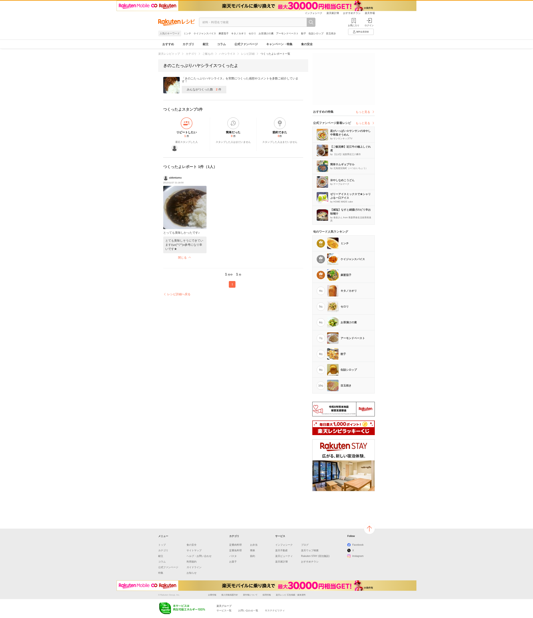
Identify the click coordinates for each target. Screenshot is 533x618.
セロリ (252, 33)
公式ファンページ (246, 44)
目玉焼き (331, 33)
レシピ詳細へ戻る (179, 294)
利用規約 (192, 561)
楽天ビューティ (284, 556)
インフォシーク (313, 13)
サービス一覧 (224, 610)
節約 (252, 556)
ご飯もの (207, 53)
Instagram (358, 556)
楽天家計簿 (332, 13)
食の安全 (307, 44)
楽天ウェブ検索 (310, 550)
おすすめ (168, 44)
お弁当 (254, 544)
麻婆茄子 (224, 33)
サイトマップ (194, 550)
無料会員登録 (362, 32)
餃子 (303, 33)
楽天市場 (370, 13)
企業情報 (212, 595)
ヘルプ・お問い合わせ (199, 556)
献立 (206, 44)
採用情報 (267, 595)
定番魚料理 (235, 550)
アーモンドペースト (287, 33)
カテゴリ (188, 44)
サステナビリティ (275, 610)
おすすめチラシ (352, 13)
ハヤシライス (227, 53)
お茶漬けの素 (266, 33)
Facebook (358, 544)
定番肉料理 (235, 544)
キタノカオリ (238, 33)
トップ (162, 544)
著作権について (250, 595)
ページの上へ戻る (369, 528)
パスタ (233, 556)
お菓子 (233, 561)
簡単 (252, 550)
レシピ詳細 (248, 53)
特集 (160, 572)
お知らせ (192, 572)
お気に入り (353, 25)
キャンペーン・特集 (279, 44)
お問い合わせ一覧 (248, 610)
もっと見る (363, 111)
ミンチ (187, 33)
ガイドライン (194, 567)
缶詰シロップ (316, 33)
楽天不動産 (281, 550)
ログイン (369, 25)
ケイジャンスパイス (205, 33)
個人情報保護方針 (229, 595)
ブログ (305, 544)
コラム (221, 44)
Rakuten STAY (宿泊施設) (315, 556)
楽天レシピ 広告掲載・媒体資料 (291, 595)
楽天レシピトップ (169, 53)
